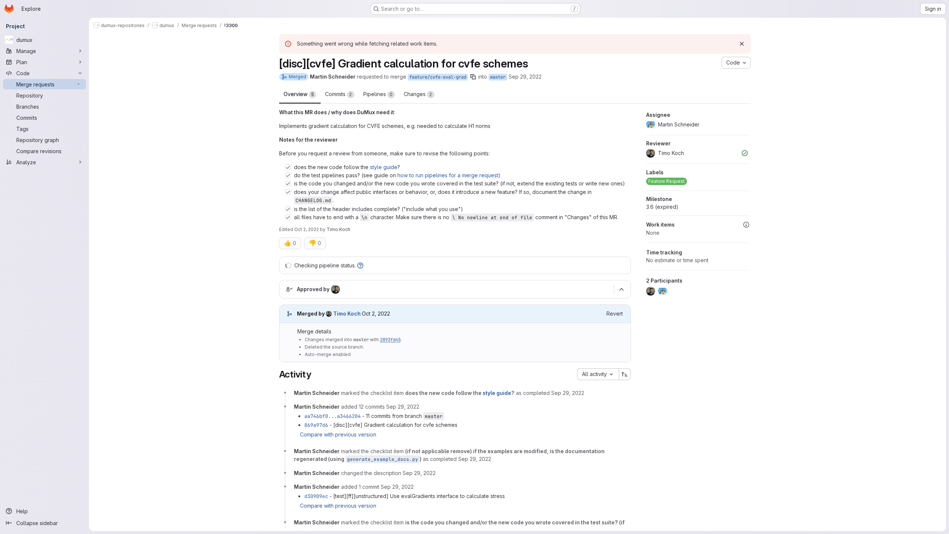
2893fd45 (390, 340)
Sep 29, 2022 (525, 76)
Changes (418, 94)
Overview (299, 94)
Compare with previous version (338, 434)
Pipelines (378, 94)
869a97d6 (316, 425)
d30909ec (316, 496)
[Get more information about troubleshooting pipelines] (360, 265)
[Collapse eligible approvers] (621, 289)
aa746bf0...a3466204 (332, 416)
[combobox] (598, 374)
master (498, 77)
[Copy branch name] (473, 76)
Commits (338, 94)
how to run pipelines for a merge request (447, 175)
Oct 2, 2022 (306, 229)
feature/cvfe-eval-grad (437, 77)
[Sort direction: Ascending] (625, 374)
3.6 (662, 207)
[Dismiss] (741, 43)
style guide (383, 167)
